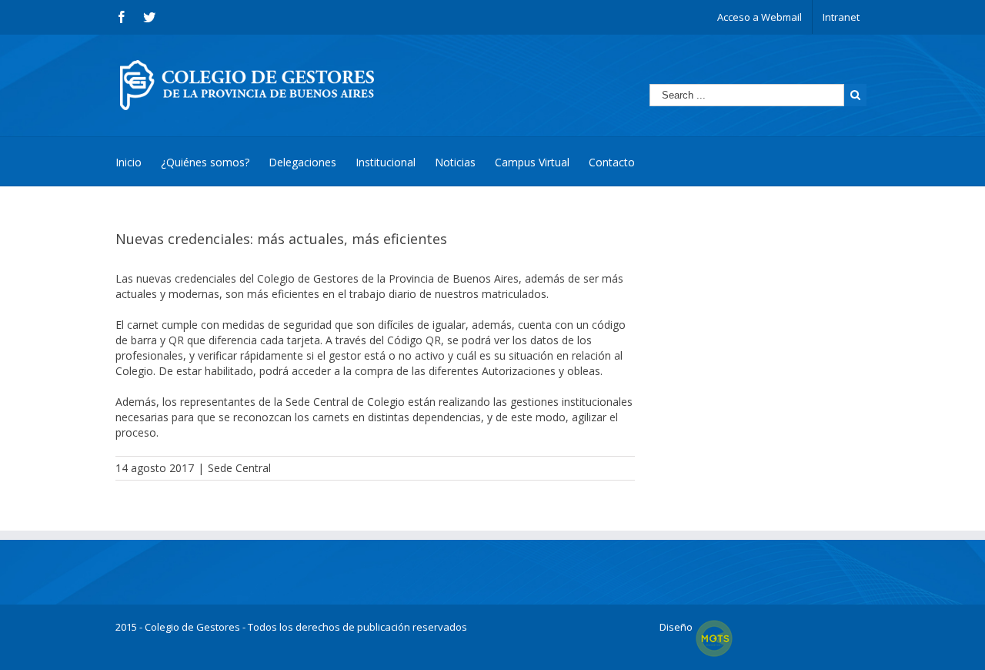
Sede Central (239, 468)
